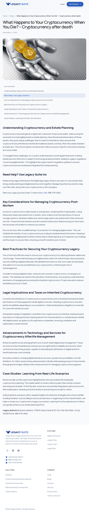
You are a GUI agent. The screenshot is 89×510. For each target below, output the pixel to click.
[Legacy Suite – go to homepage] (17, 4)
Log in (62, 4)
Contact (50, 483)
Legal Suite (51, 448)
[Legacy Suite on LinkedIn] (13, 450)
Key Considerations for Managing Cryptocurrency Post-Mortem (28, 100)
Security (50, 487)
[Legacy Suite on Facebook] (18, 450)
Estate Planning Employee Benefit (18, 479)
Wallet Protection (54, 436)
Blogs (12, 16)
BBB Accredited (14, 460)
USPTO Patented (15, 463)
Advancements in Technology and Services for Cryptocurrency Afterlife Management (36, 114)
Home (5, 16)
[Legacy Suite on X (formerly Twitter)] (7, 450)
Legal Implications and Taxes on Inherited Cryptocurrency (26, 109)
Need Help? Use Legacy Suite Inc (17, 95)
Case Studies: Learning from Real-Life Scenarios (22, 118)
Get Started (73, 4)
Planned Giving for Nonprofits (17, 487)
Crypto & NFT (52, 444)
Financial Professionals (14, 483)
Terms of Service (53, 496)
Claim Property (11, 491)
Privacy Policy (52, 491)
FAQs (49, 475)
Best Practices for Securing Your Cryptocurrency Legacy (25, 104)
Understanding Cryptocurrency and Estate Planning (24, 91)
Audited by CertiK (15, 457)
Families (9, 475)
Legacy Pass (52, 440)
